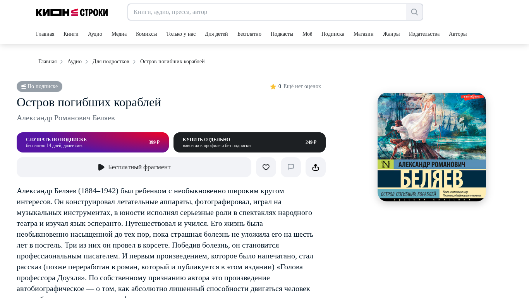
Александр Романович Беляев (66, 117)
